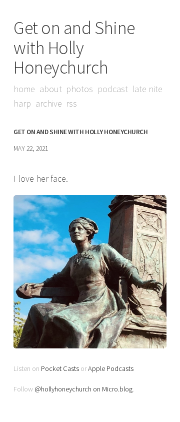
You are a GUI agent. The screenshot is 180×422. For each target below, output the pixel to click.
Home (24, 89)
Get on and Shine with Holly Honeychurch (74, 48)
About (51, 89)
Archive (49, 103)
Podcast (113, 89)
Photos (79, 89)
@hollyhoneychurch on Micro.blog (83, 388)
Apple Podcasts (111, 368)
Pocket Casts (60, 368)
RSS (71, 103)
